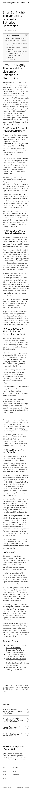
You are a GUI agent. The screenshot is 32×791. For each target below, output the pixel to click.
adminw (10, 30)
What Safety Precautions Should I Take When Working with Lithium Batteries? (13, 719)
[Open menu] (28, 3)
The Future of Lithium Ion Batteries (15, 56)
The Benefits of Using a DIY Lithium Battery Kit (12, 735)
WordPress (26, 787)
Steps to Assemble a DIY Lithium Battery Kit (11, 728)
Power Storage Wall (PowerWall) (14, 3)
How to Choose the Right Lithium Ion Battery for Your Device (17, 52)
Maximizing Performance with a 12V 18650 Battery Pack (8, 688)
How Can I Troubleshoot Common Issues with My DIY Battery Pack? (12, 711)
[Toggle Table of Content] (26, 35)
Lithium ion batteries (10, 237)
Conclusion (11, 59)
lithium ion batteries (11, 276)
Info (15, 30)
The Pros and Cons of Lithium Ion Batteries (17, 48)
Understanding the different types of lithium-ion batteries (16, 212)
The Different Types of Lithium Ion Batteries (17, 44)
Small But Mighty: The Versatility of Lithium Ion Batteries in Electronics (16, 40)
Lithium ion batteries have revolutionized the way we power (14, 557)
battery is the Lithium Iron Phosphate (15, 159)
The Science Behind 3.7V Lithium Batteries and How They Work (22, 687)
